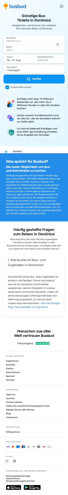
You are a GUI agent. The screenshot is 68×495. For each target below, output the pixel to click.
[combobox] (34, 39)
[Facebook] (15, 461)
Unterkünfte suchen (20, 87)
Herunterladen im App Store (31, 307)
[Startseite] (6, 151)
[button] (57, 44)
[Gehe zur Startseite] (14, 6)
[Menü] (61, 6)
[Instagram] (7, 461)
